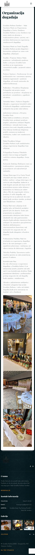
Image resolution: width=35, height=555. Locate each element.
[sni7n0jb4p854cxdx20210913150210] (6, 525)
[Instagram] (33, 466)
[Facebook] (31, 466)
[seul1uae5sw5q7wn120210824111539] (17, 525)
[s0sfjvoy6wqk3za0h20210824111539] (29, 525)
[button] (29, 534)
